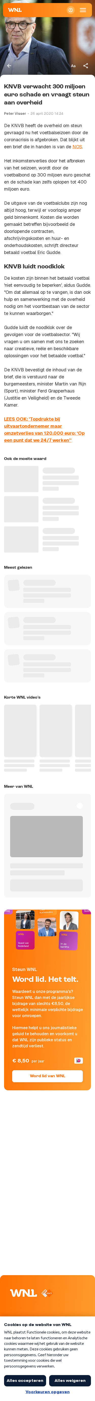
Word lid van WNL (47, 1076)
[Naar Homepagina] (15, 10)
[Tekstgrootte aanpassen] (73, 66)
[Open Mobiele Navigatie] (83, 10)
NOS (77, 147)
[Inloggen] (71, 10)
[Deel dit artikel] (86, 66)
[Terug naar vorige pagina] (9, 66)
